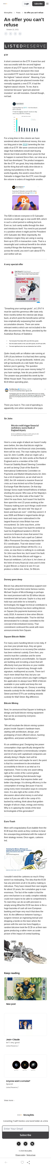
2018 (25, 144)
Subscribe (38, 3)
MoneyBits (8, 13)
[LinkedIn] (25, 1144)
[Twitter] (19, 1144)
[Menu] (47, 3)
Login (26, 3)
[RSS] (32, 1144)
